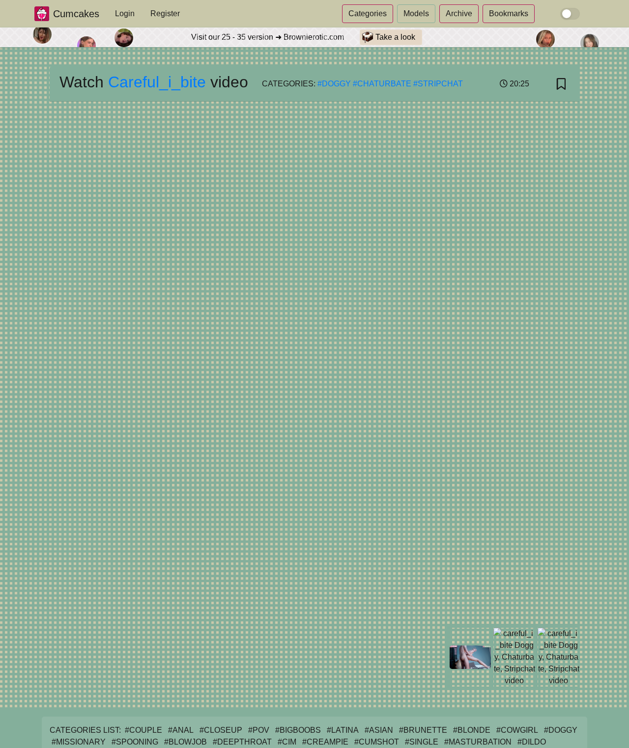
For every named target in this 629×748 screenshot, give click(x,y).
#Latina (343, 730)
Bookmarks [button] (508, 13)
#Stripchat (438, 84)
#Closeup (221, 730)
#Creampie (325, 742)
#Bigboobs (298, 730)
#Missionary (79, 742)
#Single (421, 742)
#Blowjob (185, 742)
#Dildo (531, 742)
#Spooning (135, 742)
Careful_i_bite (157, 82)
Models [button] (416, 13)
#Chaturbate (382, 84)
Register (165, 13)
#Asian (379, 730)
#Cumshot (376, 742)
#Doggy (334, 84)
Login (125, 13)
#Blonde (471, 730)
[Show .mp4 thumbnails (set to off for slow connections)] (570, 14)
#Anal (181, 730)
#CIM (287, 742)
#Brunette (423, 730)
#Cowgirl (517, 730)
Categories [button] (367, 13)
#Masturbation (478, 742)
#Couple (143, 730)
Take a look (394, 37)
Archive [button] (459, 13)
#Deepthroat (242, 742)
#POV (258, 730)
